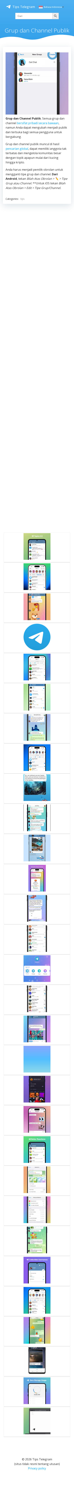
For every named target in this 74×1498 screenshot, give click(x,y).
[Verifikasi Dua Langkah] (37, 1210)
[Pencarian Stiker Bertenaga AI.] (37, 1120)
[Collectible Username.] (37, 1271)
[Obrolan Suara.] (37, 1241)
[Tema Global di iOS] (37, 1180)
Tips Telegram (23, 7)
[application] (37, 83)
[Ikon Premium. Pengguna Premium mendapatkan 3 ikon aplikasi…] (37, 969)
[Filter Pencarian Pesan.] (37, 758)
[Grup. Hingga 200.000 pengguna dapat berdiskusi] (37, 728)
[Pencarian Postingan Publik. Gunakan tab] (37, 1301)
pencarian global (17, 149)
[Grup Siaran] (37, 818)
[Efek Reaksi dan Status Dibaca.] (37, 1150)
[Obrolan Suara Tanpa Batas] (37, 1060)
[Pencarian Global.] (37, 698)
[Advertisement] (37, 367)
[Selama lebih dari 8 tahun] (37, 638)
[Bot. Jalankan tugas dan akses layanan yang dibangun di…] (37, 1030)
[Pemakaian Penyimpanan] (37, 1391)
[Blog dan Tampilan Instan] (37, 1422)
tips (22, 199)
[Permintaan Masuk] (37, 1090)
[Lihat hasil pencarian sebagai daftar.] (37, 788)
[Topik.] (37, 547)
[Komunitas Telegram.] (37, 577)
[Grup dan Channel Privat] (37, 608)
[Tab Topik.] (37, 668)
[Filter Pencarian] (37, 939)
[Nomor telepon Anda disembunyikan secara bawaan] (37, 849)
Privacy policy (37, 1468)
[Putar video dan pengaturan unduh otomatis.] (37, 1361)
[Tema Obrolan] (37, 1331)
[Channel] (37, 909)
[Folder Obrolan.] (37, 999)
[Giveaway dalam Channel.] (37, 879)
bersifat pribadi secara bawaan (38, 123)
